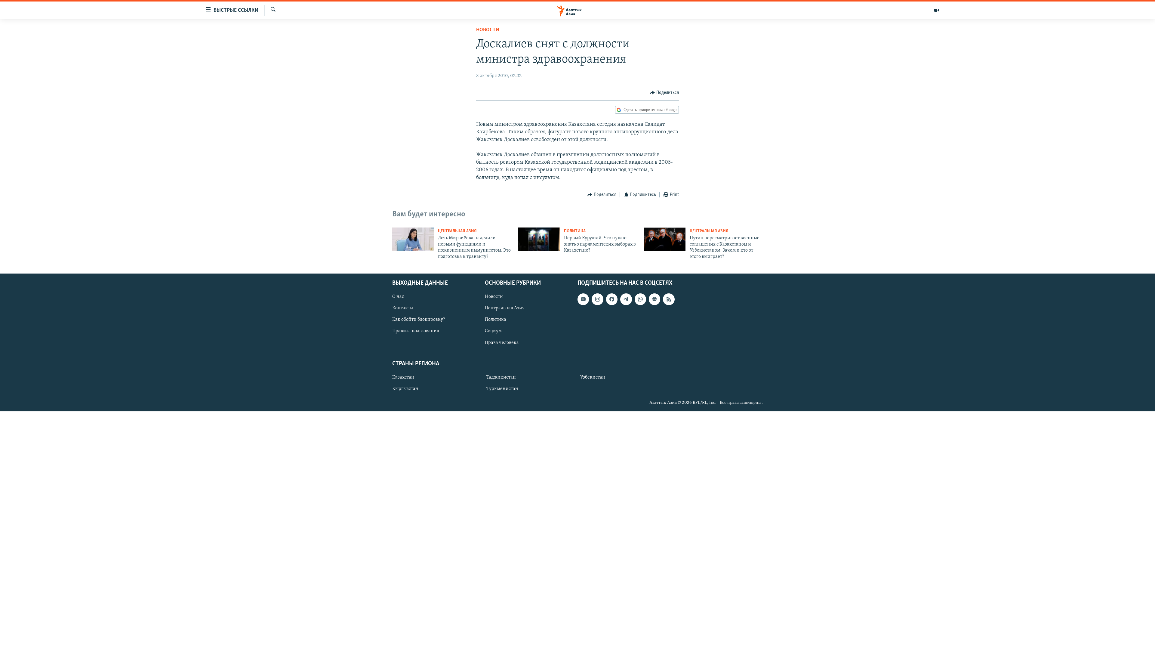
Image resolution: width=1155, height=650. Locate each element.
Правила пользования (415, 331)
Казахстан (403, 377)
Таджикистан (501, 377)
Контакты (402, 308)
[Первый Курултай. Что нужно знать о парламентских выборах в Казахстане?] (539, 239)
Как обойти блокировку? (418, 319)
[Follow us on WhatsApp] (640, 299)
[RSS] (668, 299)
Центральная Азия (457, 231)
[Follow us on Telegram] (626, 299)
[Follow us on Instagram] (597, 299)
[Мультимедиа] (937, 10)
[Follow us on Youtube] (583, 299)
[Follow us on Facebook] (612, 299)
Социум (493, 331)
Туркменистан (502, 388)
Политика (575, 231)
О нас (398, 296)
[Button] (664, 93)
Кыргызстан (405, 388)
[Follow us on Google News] (654, 299)
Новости (487, 30)
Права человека (502, 342)
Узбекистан (592, 377)
